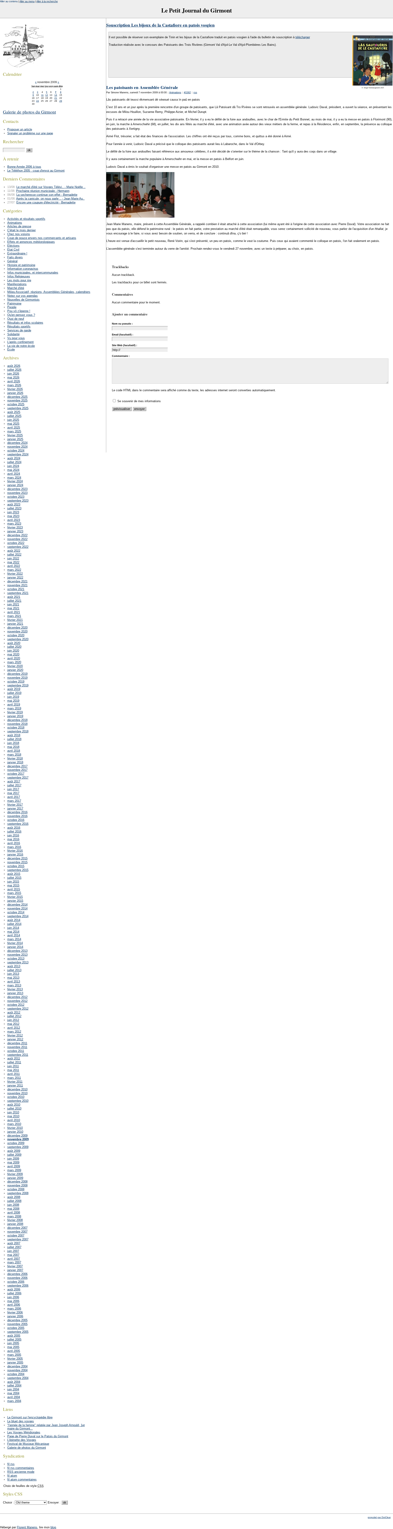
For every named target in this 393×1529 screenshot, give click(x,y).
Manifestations (17, 284)
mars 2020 (14, 662)
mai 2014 (13, 931)
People (11, 307)
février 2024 (15, 481)
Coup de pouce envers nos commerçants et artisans (41, 238)
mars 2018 (14, 754)
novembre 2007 (17, 1231)
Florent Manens (27, 1527)
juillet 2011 (14, 1062)
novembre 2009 (18, 1139)
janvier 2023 (15, 531)
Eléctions (13, 245)
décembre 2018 (17, 720)
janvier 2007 (15, 1270)
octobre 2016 (15, 820)
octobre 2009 (15, 1143)
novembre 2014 (17, 908)
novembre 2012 (17, 1001)
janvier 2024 (15, 485)
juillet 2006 (14, 1293)
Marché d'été (15, 288)
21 (55, 98)
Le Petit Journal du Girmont (196, 10)
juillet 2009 (14, 1154)
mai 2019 (13, 700)
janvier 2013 (15, 993)
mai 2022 (13, 562)
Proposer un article (19, 129)
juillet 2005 (14, 1339)
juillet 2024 (14, 462)
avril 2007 (13, 1258)
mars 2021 (14, 616)
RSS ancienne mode (20, 1471)
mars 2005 (14, 1354)
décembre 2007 (17, 1227)
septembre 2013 (17, 962)
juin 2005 (13, 1343)
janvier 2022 (15, 577)
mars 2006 (14, 1308)
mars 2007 (14, 1262)
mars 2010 (14, 1124)
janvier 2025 (15, 439)
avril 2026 (13, 381)
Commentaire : (121, 356)
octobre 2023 (15, 496)
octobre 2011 (15, 1051)
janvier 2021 (15, 623)
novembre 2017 (17, 770)
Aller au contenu (9, 1)
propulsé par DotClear (379, 1517)
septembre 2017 (17, 777)
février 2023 (15, 527)
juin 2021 (13, 604)
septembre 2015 (17, 870)
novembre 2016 (17, 816)
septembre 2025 (17, 408)
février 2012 (15, 1035)
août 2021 (13, 597)
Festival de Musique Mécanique (28, 1443)
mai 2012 (13, 1024)
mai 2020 (13, 654)
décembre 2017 (17, 766)
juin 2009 (13, 1158)
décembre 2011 (17, 1043)
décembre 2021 (17, 581)
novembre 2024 (17, 446)
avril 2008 (13, 1212)
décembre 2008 (17, 1181)
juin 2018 (13, 743)
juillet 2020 (14, 646)
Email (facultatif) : (122, 334)
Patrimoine (14, 303)
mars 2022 (14, 569)
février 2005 (15, 1358)
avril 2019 (13, 704)
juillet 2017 (14, 785)
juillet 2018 (14, 739)
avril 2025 (13, 427)
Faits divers (15, 257)
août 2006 (13, 1289)
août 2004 (13, 1382)
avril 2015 (13, 889)
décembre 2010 (17, 1089)
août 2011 (13, 1058)
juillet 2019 (14, 693)
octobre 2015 (15, 866)
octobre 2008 (15, 1189)
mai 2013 (13, 977)
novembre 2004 (17, 1370)
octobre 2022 (15, 543)
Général (12, 261)
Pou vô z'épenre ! (18, 311)
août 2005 (13, 1335)
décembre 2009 (17, 1135)
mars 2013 (14, 985)
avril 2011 (13, 1074)
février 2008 (15, 1220)
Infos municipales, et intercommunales (32, 272)
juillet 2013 (14, 970)
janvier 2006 (15, 1316)
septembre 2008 (17, 1193)
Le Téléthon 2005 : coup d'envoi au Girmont (36, 170)
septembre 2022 (17, 547)
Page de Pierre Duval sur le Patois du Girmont (37, 1436)
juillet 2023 (14, 508)
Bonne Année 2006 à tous (24, 166)
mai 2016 (13, 839)
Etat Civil (13, 249)
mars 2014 (14, 939)
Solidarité (13, 334)
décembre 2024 (17, 442)
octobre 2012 (15, 1004)
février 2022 (15, 573)
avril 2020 (13, 658)
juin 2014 (13, 928)
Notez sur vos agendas (22, 295)
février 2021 (15, 620)
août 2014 (13, 920)
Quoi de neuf (15, 318)
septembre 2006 (17, 1285)
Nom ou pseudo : (122, 323)
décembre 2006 (17, 1274)
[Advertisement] (189, 441)
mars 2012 (14, 1031)
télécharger (302, 37)
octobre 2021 (15, 589)
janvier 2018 (15, 762)
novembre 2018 (17, 724)
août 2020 (13, 643)
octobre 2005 (15, 1328)
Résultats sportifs (18, 326)
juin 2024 (13, 466)
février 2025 (15, 435)
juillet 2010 (14, 1108)
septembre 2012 (17, 1008)
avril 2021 (13, 612)
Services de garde (19, 330)
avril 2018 (13, 750)
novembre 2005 (17, 1324)
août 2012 (13, 1012)
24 (37, 101)
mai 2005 (13, 1347)
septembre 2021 (17, 593)
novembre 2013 (17, 954)
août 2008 (13, 1197)
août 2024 (13, 458)
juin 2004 (13, 1389)
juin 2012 (13, 1020)
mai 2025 (13, 423)
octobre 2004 (15, 1374)
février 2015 (15, 897)
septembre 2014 (17, 916)
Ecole (11, 349)
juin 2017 (13, 789)
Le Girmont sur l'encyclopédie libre (30, 1417)
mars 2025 (14, 431)
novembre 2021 (17, 585)
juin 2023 (13, 512)
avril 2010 (13, 1120)
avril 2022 (13, 566)
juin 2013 (13, 973)
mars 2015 (14, 893)
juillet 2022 (14, 554)
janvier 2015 (15, 900)
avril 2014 (13, 935)
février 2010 (15, 1128)
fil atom (12, 1475)
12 (46, 95)
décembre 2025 (17, 397)
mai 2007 (13, 1255)
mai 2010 (13, 1116)
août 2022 (13, 550)
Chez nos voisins (18, 234)
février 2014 (15, 943)
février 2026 (15, 389)
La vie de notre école (21, 346)
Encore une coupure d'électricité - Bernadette (46, 202)
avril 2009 (13, 1166)
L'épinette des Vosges (21, 1440)
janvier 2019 (15, 716)
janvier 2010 (15, 1131)
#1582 (187, 92)
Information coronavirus (22, 268)
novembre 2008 (17, 1185)
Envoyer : (54, 1502)
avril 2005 (13, 1351)
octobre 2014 (15, 912)
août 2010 (13, 1104)
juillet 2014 (14, 924)
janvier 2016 (15, 854)
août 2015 (13, 874)
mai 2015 (13, 885)
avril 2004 (13, 1397)
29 (60, 101)
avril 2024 (13, 473)
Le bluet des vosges (20, 1421)
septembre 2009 (17, 1147)
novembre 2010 (17, 1093)
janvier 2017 (15, 808)
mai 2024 (13, 470)
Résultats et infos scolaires (25, 322)
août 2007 (13, 1243)
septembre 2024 (17, 454)
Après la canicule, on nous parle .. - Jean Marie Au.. (50, 198)
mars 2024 (14, 477)
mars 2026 (14, 385)
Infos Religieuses (18, 276)
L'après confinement (20, 342)
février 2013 (15, 989)
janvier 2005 (15, 1362)
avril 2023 (13, 520)
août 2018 (13, 735)
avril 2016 (13, 843)
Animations (175, 92)
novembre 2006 (17, 1278)
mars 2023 (14, 523)
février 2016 (15, 850)
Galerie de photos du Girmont (29, 112)
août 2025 (13, 412)
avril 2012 (13, 1027)
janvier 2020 (15, 670)
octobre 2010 (15, 1097)
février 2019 (15, 712)
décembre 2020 (17, 627)
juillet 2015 (14, 877)
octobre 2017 (15, 773)
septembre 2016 (17, 823)
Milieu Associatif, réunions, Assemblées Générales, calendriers (48, 292)
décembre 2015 (17, 858)
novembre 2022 (17, 539)
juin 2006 (13, 1297)
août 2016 (13, 827)
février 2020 (15, 666)
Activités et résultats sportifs (26, 219)
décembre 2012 (17, 997)
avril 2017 (13, 797)
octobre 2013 (15, 958)
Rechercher (13, 141)
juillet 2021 (14, 600)
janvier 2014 (15, 947)
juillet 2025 (14, 416)
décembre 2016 (17, 812)
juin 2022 (13, 558)
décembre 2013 (17, 950)
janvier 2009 (15, 1178)
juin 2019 (13, 696)
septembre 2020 (17, 639)
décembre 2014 (17, 904)
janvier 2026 (15, 393)
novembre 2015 (17, 862)
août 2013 (13, 966)
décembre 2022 (17, 535)
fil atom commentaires (22, 1479)
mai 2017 (13, 793)
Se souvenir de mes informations (139, 401)
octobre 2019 (15, 681)
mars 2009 (14, 1170)
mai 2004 (13, 1393)
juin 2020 (13, 650)
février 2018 (15, 758)
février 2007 (15, 1266)
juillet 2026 (14, 369)
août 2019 (13, 689)
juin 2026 (13, 373)
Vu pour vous (16, 338)
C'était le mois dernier (21, 230)
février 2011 (15, 1081)
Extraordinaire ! (17, 253)
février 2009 (15, 1174)
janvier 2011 (15, 1085)
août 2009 (13, 1151)
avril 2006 (13, 1304)
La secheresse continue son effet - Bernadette (46, 194)
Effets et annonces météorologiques (31, 242)
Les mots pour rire (19, 280)
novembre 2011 (17, 1047)
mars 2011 (14, 1077)
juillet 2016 (14, 831)
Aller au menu (27, 1)
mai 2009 (13, 1162)
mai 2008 (13, 1208)
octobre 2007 (15, 1235)
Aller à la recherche (47, 1)
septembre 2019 (17, 685)
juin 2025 (13, 420)
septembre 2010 (17, 1100)
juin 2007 (13, 1251)
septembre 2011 (17, 1055)
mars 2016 (14, 847)
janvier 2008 (15, 1224)
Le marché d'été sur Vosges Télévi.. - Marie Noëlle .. (51, 187)
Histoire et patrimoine (21, 265)
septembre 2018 (17, 731)
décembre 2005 (17, 1320)
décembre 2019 (17, 674)
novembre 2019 (17, 677)
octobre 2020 (15, 635)
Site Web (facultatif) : (124, 345)
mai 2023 (13, 516)
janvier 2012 (15, 1039)
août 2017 (13, 781)
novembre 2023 (17, 493)
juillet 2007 (14, 1247)
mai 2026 (13, 377)
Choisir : (9, 1502)
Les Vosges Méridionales (23, 1432)
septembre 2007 (17, 1239)
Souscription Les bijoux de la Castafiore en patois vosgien (160, 25)
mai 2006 (13, 1301)
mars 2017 (14, 801)
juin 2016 (13, 835)
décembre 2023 (17, 489)
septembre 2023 (17, 500)
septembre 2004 (17, 1378)
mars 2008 (14, 1216)
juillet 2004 (14, 1385)
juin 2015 (13, 881)
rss (195, 92)
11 (42, 95)
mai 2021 (13, 608)
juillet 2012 (14, 1016)
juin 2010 (13, 1112)
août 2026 (13, 366)
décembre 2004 (17, 1366)
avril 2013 (13, 981)
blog (53, 1527)
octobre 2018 (15, 727)
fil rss (11, 1464)
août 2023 (13, 504)
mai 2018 (13, 747)
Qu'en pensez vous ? (21, 315)
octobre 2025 (15, 404)
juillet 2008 (14, 1201)
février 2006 (15, 1312)
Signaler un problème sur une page (30, 133)
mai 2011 (13, 1070)
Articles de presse (19, 226)
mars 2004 (14, 1401)
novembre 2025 (17, 400)
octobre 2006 (15, 1281)
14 (55, 95)
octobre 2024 (15, 450)
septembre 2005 (17, 1331)
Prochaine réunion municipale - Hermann (42, 191)
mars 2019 (14, 708)
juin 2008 (13, 1204)
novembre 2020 (17, 631)
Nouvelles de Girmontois (23, 299)
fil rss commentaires (20, 1468)
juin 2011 (13, 1066)
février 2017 (15, 804)
